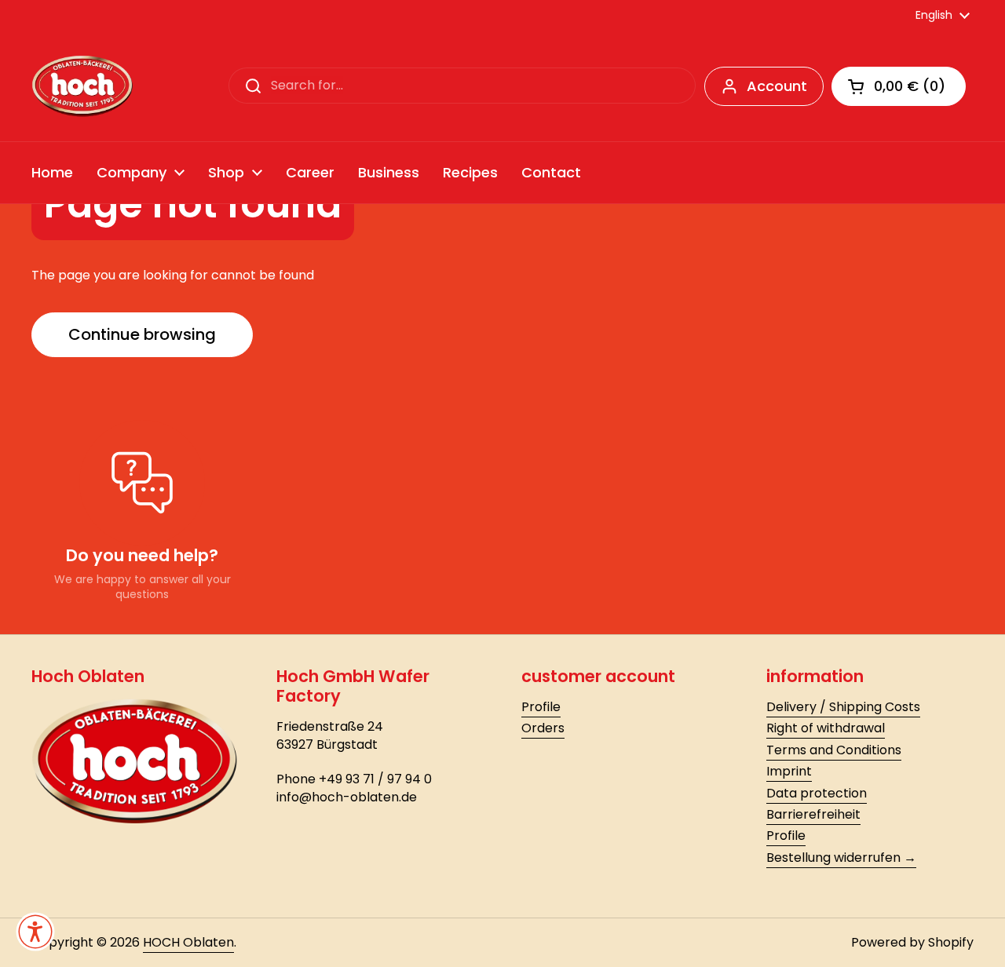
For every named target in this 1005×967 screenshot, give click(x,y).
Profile (541, 707)
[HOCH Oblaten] (82, 86)
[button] (898, 86)
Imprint (789, 771)
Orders (543, 728)
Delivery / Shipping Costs (843, 707)
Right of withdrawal (825, 728)
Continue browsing (142, 334)
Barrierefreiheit (813, 814)
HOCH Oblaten (188, 942)
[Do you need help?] (142, 483)
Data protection (816, 793)
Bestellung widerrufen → (841, 857)
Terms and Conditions (833, 750)
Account (777, 86)
